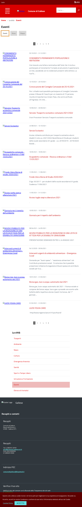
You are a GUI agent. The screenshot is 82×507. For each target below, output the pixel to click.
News (16, 350)
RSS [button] (78, 2)
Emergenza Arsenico (22, 361)
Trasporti (17, 338)
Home (3, 20)
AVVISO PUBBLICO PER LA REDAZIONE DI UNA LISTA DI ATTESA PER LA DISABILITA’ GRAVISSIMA (53, 234)
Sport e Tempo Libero (22, 373)
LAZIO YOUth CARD (37, 308)
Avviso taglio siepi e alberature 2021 (44, 197)
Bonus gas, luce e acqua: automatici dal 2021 (48, 281)
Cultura (17, 355)
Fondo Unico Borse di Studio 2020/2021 (46, 176)
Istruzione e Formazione (23, 379)
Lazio (3, 2)
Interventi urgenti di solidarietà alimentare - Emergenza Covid (52, 254)
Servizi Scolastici (36, 130)
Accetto (20, 503)
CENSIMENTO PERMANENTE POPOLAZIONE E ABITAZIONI (49, 59)
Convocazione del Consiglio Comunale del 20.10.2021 (51, 86)
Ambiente (17, 344)
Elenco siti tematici (21, 390)
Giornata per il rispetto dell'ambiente (44, 215)
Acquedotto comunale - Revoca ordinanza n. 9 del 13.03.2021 (50, 158)
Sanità (16, 367)
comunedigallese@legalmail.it (13, 472)
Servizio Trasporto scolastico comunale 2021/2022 (51, 112)
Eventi (18, 20)
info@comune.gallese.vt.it (12, 449)
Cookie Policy (8, 503)
